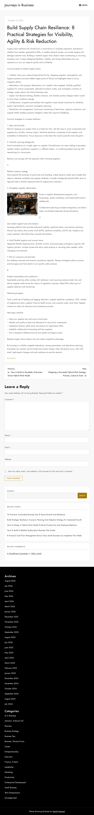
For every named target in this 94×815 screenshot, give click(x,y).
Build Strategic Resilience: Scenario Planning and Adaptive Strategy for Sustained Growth (44, 519)
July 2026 (9, 586)
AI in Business (10, 715)
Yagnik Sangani (59, 811)
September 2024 (12, 693)
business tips (10, 736)
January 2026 (10, 611)
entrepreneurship (11, 751)
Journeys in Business (19, 5)
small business (11, 787)
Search (10, 491)
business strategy (12, 731)
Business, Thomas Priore (14, 741)
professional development (15, 782)
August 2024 (10, 698)
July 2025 (9, 642)
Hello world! (36, 553)
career (7, 746)
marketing (9, 772)
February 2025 (11, 668)
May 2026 (9, 596)
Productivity (9, 777)
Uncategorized (11, 797)
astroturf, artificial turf (14, 720)
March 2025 (10, 663)
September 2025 (12, 632)
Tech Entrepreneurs (12, 792)
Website (8, 459)
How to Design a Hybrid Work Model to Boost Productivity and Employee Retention (42, 525)
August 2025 (10, 637)
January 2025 (10, 673)
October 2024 (11, 688)
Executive (8, 756)
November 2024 (11, 683)
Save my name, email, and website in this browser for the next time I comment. (40, 471)
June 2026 (9, 591)
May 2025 (9, 652)
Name (8, 435)
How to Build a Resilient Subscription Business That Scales (31, 530)
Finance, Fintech (11, 761)
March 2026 (10, 606)
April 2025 (9, 657)
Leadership (9, 767)
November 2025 (11, 621)
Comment (9, 399)
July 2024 (9, 704)
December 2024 (11, 678)
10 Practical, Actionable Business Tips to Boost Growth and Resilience (36, 514)
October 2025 (11, 627)
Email (8, 447)
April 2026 (9, 601)
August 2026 (10, 580)
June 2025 (9, 647)
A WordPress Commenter (17, 553)
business (11, 358)
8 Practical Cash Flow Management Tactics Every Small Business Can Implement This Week (44, 535)
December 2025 (11, 616)
